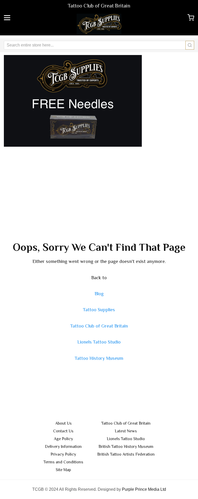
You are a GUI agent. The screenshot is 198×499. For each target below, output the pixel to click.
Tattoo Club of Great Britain (99, 326)
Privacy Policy (63, 454)
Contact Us (63, 431)
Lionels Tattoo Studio (99, 342)
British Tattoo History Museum (125, 446)
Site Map (63, 469)
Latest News (126, 431)
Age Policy (63, 438)
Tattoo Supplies (99, 309)
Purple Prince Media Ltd (144, 489)
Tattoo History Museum (99, 358)
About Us (63, 423)
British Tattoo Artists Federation (126, 454)
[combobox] (99, 45)
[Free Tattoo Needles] (73, 100)
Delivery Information (63, 446)
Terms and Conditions (63, 462)
